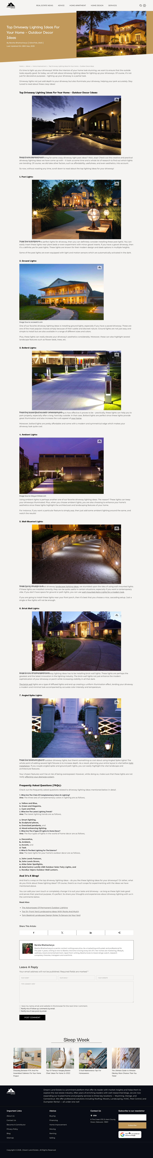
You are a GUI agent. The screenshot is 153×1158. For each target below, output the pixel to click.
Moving (52, 1129)
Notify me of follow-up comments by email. (38, 1008)
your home (76, 418)
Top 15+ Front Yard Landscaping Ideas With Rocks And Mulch (50, 911)
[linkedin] (90, 932)
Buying (52, 1116)
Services (112, 5)
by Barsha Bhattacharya (17, 43)
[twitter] (62, 932)
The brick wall (25, 684)
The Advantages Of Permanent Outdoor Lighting (45, 908)
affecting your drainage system (39, 777)
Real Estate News (44, 5)
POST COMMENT (32, 1017)
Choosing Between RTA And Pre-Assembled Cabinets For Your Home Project (27, 1073)
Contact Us (11, 1120)
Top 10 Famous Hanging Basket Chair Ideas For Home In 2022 (58, 1071)
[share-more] (119, 932)
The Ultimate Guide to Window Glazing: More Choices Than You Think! (124, 1073)
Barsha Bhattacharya (44, 944)
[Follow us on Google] (129, 1134)
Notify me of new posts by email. (34, 1011)
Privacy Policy (12, 1129)
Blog (9, 1133)
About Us (10, 1116)
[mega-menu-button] (144, 5)
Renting (52, 1133)
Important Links (14, 1110)
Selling (52, 1138)
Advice (61, 5)
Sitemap (10, 1138)
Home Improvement (40, 66)
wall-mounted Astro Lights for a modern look (103, 592)
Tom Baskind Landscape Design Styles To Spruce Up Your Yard (51, 915)
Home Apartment (78, 5)
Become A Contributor (16, 1125)
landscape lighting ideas (67, 586)
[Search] (141, 5)
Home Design (97, 5)
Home (21, 66)
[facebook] (33, 932)
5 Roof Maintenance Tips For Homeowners (90, 1071)
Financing (53, 1120)
